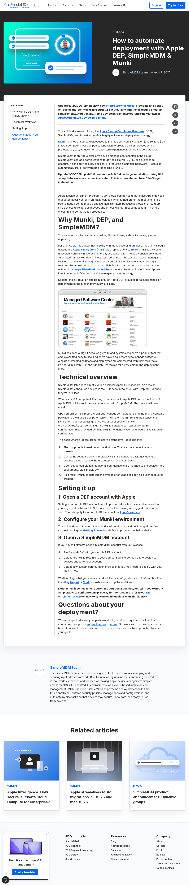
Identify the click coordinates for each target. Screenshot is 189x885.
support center (96, 624)
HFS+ (134, 249)
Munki (62, 141)
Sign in (156, 5)
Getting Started (93, 530)
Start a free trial (25, 872)
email (113, 624)
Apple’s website (130, 512)
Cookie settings (165, 867)
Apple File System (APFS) (89, 249)
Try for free (175, 5)
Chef (86, 582)
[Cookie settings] (5, 880)
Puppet (74, 582)
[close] (47, 834)
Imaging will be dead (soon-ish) (88, 269)
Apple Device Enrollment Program (122, 131)
